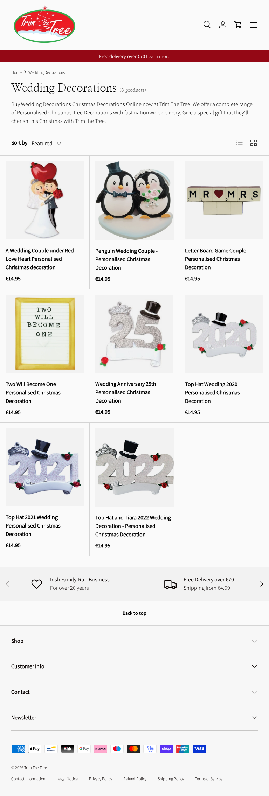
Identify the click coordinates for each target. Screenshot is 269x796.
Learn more (158, 56)
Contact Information (28, 778)
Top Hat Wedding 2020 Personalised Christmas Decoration (212, 392)
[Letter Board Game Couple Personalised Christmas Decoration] (224, 200)
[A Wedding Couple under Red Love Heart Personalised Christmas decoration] (45, 200)
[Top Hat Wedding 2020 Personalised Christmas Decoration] (224, 334)
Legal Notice (67, 778)
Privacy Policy (100, 778)
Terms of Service (208, 778)
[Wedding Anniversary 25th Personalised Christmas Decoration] (134, 334)
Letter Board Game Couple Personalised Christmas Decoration (215, 259)
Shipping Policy (171, 778)
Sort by (19, 142)
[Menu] (253, 25)
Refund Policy (134, 778)
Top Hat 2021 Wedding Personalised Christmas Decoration (33, 526)
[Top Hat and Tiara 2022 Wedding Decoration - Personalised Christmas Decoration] (134, 467)
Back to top (134, 613)
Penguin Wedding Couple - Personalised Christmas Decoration (126, 259)
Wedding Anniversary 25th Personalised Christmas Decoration (125, 392)
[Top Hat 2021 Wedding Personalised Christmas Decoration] (45, 467)
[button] (238, 25)
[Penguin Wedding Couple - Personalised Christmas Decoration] (134, 200)
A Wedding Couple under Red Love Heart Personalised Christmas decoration (40, 259)
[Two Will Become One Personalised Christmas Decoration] (45, 334)
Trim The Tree (35, 767)
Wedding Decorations (46, 72)
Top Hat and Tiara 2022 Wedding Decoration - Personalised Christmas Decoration (133, 526)
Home (16, 72)
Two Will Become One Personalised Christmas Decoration (33, 392)
